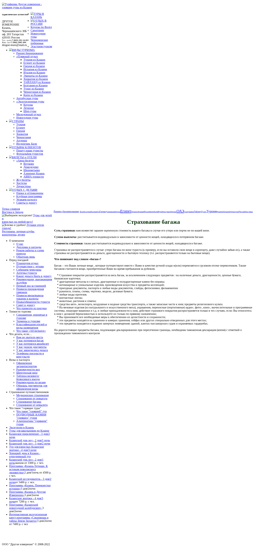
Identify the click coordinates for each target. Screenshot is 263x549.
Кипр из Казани (33, 95)
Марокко (173, 212)
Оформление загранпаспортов (26, 365)
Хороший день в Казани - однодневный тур (24, 455)
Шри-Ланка (248, 212)
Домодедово (30, 167)
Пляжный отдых (27, 56)
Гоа (98, 212)
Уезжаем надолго (26, 199)
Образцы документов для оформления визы (31, 387)
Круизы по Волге (41, 27)
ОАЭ (180, 211)
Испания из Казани (35, 69)
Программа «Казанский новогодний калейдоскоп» (25, 506)
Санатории (37, 30)
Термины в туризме (28, 321)
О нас (19, 243)
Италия (147, 212)
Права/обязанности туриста (33, 301)
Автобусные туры (27, 98)
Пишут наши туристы (29, 150)
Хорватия (22, 134)
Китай (156, 212)
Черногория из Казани (37, 91)
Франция (219, 212)
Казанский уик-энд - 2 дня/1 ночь (29, 440)
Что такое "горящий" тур (31, 411)
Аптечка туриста (26, 272)
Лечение (28, 107)
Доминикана (110, 212)
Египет (20, 127)
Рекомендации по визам (31, 382)
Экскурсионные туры (30, 101)
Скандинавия (189, 212)
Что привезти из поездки (31, 308)
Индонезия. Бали (26, 143)
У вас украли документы (31, 346)
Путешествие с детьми (30, 266)
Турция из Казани (34, 59)
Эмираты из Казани (35, 75)
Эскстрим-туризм (41, 46)
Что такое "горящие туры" (25, 408)
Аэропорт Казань (34, 173)
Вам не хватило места (29, 337)
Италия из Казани (34, 72)
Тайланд (197, 211)
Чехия (241, 212)
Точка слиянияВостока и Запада (12, 210)
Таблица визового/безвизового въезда (28, 377)
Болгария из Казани (35, 85)
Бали (82, 212)
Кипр (152, 212)
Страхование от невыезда (31, 398)
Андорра (21, 140)
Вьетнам (94, 212)
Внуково (28, 163)
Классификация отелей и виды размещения (31, 326)
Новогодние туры (27, 117)
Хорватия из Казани (35, 78)
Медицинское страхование (32, 395)
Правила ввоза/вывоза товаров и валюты (29, 297)
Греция (20, 130)
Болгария (87, 212)
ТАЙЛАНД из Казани (36, 82)
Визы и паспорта (19, 359)
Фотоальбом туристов (29, 153)
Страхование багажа (28, 401)
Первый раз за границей (31, 285)
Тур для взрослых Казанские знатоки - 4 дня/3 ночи (26, 448)
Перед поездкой (18, 260)
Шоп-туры (29, 111)
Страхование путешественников (29, 392)
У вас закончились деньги (32, 350)
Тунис (203, 212)
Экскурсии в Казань (21, 427)
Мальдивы (166, 212)
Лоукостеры (23, 186)
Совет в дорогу (25, 305)
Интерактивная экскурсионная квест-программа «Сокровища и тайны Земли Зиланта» (28, 517)
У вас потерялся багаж (30, 340)
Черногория (23, 137)
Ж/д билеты (23, 179)
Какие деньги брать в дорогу (34, 276)
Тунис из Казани (33, 88)
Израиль (134, 212)
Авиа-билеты (25, 160)
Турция (20, 124)
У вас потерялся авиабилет (32, 343)
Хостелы (21, 183)
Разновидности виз (28, 369)
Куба (160, 212)
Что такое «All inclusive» (31, 330)
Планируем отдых (27, 263)
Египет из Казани (34, 62)
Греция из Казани (34, 66)
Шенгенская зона (26, 372)
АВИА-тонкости (33, 176)
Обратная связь (25, 256)
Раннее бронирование (29, 53)
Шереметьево (31, 170)
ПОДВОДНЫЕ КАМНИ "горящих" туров (31, 416)
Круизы (28, 104)
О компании (16, 240)
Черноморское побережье (39, 41)
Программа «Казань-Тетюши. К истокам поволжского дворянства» (28, 469)
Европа (117, 212)
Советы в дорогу (26, 202)
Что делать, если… (20, 334)
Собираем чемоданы (28, 269)
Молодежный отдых (28, 114)
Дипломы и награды (28, 247)
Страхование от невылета (32, 404)
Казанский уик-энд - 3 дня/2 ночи (29, 443)
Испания (141, 212)
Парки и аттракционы (29, 193)
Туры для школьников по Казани (29, 430)
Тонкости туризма (20, 311)
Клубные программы (29, 196)
